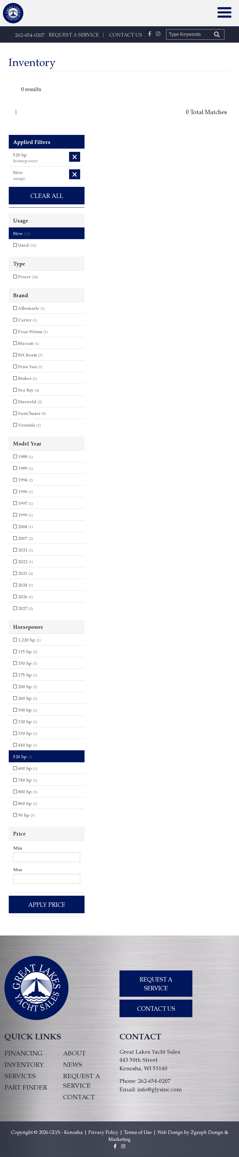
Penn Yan (29, 366)
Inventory (24, 1064)
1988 (25, 456)
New (21, 233)
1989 (25, 468)
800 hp (27, 791)
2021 (25, 550)
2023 (25, 573)
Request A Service (156, 983)
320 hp (27, 721)
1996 (25, 491)
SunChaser (31, 413)
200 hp (27, 686)
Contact (79, 1096)
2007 (25, 538)
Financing (23, 1052)
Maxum (28, 343)
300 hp (27, 710)
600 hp (27, 768)
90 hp (26, 815)
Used (26, 245)
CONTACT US (125, 34)
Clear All (46, 196)
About (74, 1052)
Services (20, 1075)
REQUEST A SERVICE (74, 34)
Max (17, 869)
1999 (25, 515)
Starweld (29, 401)
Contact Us (156, 1008)
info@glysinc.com (159, 1089)
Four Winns (32, 331)
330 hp (27, 733)
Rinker (27, 378)
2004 (25, 526)
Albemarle (31, 308)
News (72, 1064)
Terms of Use (138, 1132)
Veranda (29, 425)
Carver (27, 320)
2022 (25, 561)
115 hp (27, 651)
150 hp (27, 663)
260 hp (27, 698)
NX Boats (30, 355)
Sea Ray (28, 390)
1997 (25, 503)
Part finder (25, 1087)
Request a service (81, 1080)
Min (17, 848)
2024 (25, 585)
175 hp (27, 675)
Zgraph (199, 1132)
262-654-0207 (30, 35)
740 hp (27, 780)
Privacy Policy (103, 1132)
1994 (25, 480)
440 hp (27, 745)
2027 (25, 608)
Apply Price (46, 904)
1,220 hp (29, 640)
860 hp (27, 803)
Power (27, 276)
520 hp (22, 756)
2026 (25, 596)
